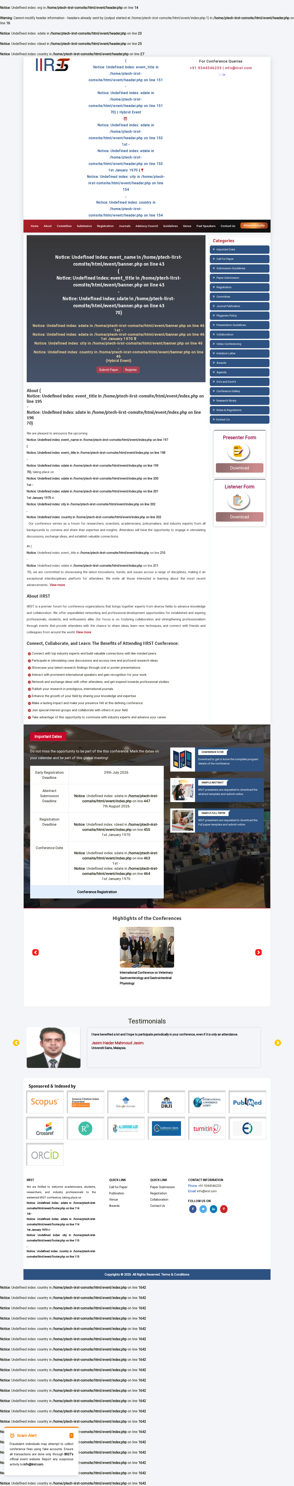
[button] (35, 952)
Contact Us (228, 226)
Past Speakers (206, 226)
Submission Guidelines (230, 268)
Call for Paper (118, 1187)
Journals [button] (124, 226)
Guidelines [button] (170, 226)
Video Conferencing (228, 344)
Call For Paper (225, 258)
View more (57, 585)
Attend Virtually (254, 225)
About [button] (48, 226)
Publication (116, 1193)
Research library (226, 400)
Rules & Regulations (228, 410)
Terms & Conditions (175, 1274)
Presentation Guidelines (231, 325)
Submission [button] (84, 226)
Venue (187, 226)
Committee (64, 226)
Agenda (221, 372)
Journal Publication (228, 306)
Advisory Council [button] (147, 226)
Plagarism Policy (226, 315)
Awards (221, 362)
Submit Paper (109, 370)
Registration (224, 287)
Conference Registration (97, 892)
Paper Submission (227, 277)
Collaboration (224, 334)
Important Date (225, 249)
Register (131, 370)
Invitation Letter (225, 353)
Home (35, 226)
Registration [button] (105, 226)
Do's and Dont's (226, 381)
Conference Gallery (228, 391)
